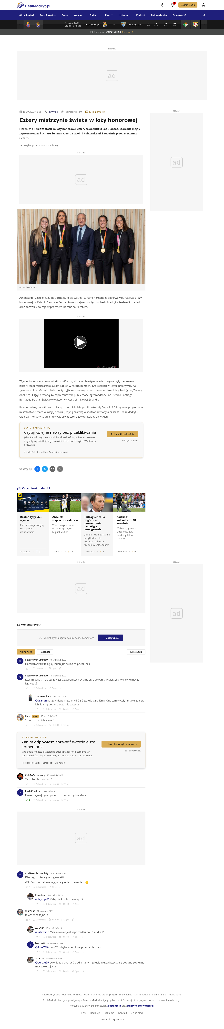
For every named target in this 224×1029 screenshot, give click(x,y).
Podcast (140, 15)
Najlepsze (45, 651)
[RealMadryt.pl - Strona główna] (33, 5)
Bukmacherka (159, 15)
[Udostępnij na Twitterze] (45, 469)
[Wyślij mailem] (52, 469)
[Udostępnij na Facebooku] (37, 469)
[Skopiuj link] (60, 469)
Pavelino (40, 895)
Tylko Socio (136, 651)
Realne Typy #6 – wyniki (31, 518)
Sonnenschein (43, 696)
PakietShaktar (33, 791)
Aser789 (39, 928)
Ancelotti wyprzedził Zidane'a (65, 518)
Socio (65, 15)
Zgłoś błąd (137, 1012)
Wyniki (78, 15)
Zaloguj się (112, 637)
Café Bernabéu (48, 15)
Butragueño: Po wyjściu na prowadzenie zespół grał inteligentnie (94, 523)
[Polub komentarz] (28, 688)
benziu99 (40, 943)
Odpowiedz (41, 668)
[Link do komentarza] (60, 668)
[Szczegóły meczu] (28, 24)
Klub (107, 15)
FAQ (83, 1012)
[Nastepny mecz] (204, 24)
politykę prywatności (140, 1005)
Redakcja (95, 1012)
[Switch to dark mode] (162, 5)
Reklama (109, 1012)
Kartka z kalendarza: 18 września (126, 520)
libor (27, 716)
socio (35, 716)
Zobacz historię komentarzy (121, 744)
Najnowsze (26, 651)
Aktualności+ (26, 15)
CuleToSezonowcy (35, 775)
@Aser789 (41, 947)
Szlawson (30, 910)
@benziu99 (42, 962)
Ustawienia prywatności (112, 1019)
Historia (123, 15)
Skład (93, 15)
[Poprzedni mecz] (20, 24)
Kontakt (122, 1012)
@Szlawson (42, 932)
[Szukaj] (204, 15)
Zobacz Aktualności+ (122, 434)
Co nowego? (179, 15)
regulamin (114, 1005)
